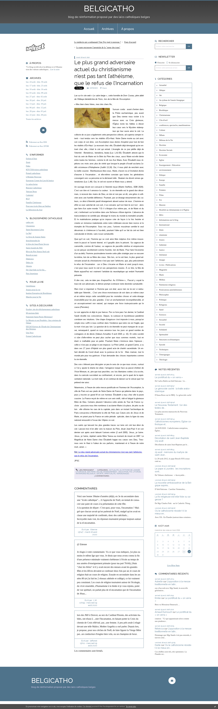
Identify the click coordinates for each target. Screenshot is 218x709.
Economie (163, 155)
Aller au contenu (9, 2)
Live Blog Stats (173, 565)
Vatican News (31, 192)
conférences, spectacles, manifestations (174, 125)
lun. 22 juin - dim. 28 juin (36, 115)
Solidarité (163, 330)
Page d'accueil (130, 42)
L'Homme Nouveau (33, 177)
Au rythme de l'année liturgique (171, 100)
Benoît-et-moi (31, 255)
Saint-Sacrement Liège (35, 230)
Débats (162, 135)
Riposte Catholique (34, 188)
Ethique (162, 175)
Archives (108, 29)
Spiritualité (110, 474)
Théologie (163, 360)
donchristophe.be (33, 241)
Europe (162, 180)
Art (160, 95)
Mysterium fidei (32, 313)
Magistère (163, 270)
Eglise (99, 472)
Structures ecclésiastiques (169, 340)
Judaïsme (163, 245)
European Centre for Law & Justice (40, 181)
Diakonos (30, 259)
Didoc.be (29, 263)
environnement (165, 170)
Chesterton (30, 226)
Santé (161, 310)
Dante (158, 645)
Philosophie (164, 295)
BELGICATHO (109, 8)
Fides (28, 166)
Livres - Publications (167, 265)
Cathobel (29, 195)
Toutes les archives (33, 119)
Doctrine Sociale (165, 150)
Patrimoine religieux (86, 474)
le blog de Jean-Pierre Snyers (37, 244)
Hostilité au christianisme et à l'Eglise (174, 210)
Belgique (163, 105)
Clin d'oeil (163, 120)
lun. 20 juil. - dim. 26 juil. (36, 100)
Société (99, 474)
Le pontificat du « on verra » (169, 377)
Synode (162, 345)
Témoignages (122, 474)
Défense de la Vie (166, 140)
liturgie (137, 472)
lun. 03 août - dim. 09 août (36, 93)
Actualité (114, 470)
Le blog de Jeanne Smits (35, 237)
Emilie (158, 598)
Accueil (89, 29)
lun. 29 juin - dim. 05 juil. (36, 111)
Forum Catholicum (33, 336)
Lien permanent (86, 470)
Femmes (162, 190)
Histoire (162, 205)
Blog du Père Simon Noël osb (38, 252)
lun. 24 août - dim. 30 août (36, 82)
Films (161, 195)
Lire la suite (55, 69)
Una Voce (30, 333)
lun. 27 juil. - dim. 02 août (36, 97)
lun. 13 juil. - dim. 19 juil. (36, 104)
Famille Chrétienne (33, 202)
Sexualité (163, 320)
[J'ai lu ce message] (215, 706)
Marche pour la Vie (33, 297)
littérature (163, 255)
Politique (163, 300)
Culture (162, 130)
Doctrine (91, 472)
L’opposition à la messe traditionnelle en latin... (172, 582)
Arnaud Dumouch (163, 612)
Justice (162, 250)
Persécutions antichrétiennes (170, 290)
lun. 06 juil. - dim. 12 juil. (36, 108)
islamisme (163, 235)
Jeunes (161, 240)
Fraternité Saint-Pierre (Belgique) (39, 317)
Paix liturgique (32, 274)
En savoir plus (131, 706)
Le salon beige (32, 184)
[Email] (43, 130)
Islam (161, 230)
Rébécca (159, 628)
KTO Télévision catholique (37, 170)
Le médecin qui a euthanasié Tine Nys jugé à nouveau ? (97, 42)
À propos (127, 29)
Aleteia (29, 266)
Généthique (30, 286)
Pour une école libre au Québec (38, 206)
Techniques (163, 350)
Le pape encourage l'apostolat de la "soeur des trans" (98, 47)
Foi (130, 472)
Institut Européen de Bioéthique (39, 293)
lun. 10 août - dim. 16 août (36, 89)
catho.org (30, 222)
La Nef (28, 233)
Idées (161, 215)
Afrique (162, 90)
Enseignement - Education (115, 472)
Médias (162, 280)
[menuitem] (89, 28)
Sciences (162, 315)
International (164, 225)
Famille (162, 185)
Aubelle (159, 581)
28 (184, 552)
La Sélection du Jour (34, 210)
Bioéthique (163, 110)
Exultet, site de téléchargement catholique (43, 309)
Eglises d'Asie (31, 159)
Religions (163, 305)
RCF (28, 199)
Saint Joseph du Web (34, 248)
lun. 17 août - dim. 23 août (36, 86)
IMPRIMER (93, 88)
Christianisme (164, 115)
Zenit (28, 162)
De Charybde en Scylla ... (36, 270)
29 (189, 552)
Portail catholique (33, 173)
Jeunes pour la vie (33, 290)
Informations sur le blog (168, 220)
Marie (161, 275)
